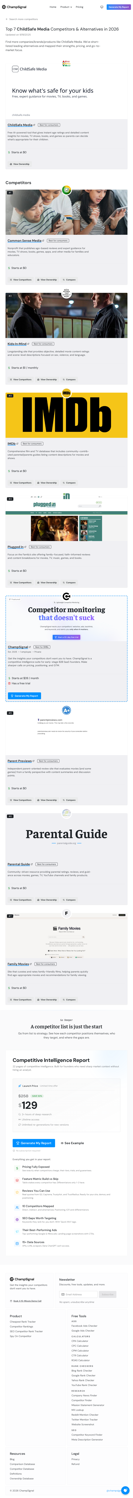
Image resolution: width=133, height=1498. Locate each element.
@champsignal (115, 1490)
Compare (71, 279)
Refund (75, 1464)
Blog (12, 1459)
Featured (16, 599)
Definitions (16, 1473)
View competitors (22, 279)
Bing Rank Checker (82, 1370)
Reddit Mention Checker (85, 1414)
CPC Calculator (80, 1345)
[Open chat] (125, 1490)
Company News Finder (84, 1395)
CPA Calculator (80, 1341)
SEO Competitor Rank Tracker (26, 1331)
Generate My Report (119, 7)
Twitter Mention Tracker (85, 1419)
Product (64, 6)
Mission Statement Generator (88, 1405)
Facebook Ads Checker (84, 1325)
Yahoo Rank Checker (83, 1380)
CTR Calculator (80, 1355)
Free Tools (79, 1316)
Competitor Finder (82, 1400)
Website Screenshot (83, 1424)
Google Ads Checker (83, 1330)
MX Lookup (78, 1409)
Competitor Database (22, 1468)
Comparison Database (22, 1464)
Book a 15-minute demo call (27, 1301)
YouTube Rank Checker (84, 1385)
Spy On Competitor (20, 1336)
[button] (102, 7)
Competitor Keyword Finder (87, 1434)
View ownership (21, 164)
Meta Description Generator (87, 1439)
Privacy (76, 1459)
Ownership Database (22, 1478)
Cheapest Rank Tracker (23, 1321)
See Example (74, 1143)
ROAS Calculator (81, 1360)
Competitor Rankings (21, 1326)
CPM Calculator (80, 1350)
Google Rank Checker (83, 1375)
